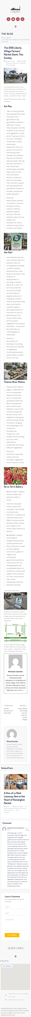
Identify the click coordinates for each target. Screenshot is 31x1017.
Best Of (9, 37)
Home (2, 37)
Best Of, (10, 63)
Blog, (14, 63)
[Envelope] (13, 19)
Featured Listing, (19, 808)
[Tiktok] (22, 19)
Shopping (23, 63)
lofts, (25, 808)
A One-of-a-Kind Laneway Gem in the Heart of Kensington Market (14, 798)
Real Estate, (7, 810)
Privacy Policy (4, 961)
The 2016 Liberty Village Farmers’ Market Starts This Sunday (13, 52)
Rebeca (8, 806)
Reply (27, 830)
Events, (18, 63)
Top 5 (12, 810)
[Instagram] (18, 19)
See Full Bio (18, 690)
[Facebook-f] (8, 19)
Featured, (11, 808)
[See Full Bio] (23, 690)
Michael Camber (10, 61)
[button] (15, 26)
